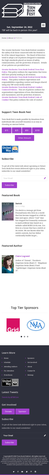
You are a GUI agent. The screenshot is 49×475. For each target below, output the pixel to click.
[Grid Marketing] (13, 325)
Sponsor (22, 411)
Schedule (7, 362)
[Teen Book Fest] (22, 10)
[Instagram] (35, 471)
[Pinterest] (31, 471)
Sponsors (30, 358)
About (11, 38)
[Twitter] (13, 471)
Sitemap (30, 375)
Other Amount (24, 138)
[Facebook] (18, 471)
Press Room (8, 375)
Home (4, 38)
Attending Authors (10, 366)
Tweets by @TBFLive (10, 397)
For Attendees (9, 371)
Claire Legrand (22, 256)
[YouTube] (22, 471)
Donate (8, 411)
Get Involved (32, 362)
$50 (26, 130)
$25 (16, 130)
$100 (37, 130)
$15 (6, 130)
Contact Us (31, 371)
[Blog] (26, 471)
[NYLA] (36, 325)
